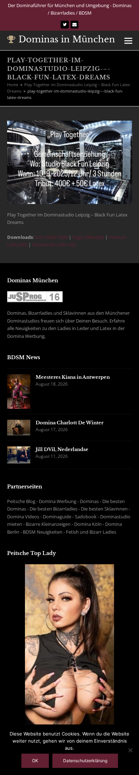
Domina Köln (88, 524)
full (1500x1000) (51, 237)
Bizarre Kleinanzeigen (48, 524)
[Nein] (130, 750)
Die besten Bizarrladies (53, 509)
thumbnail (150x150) (54, 244)
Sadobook (86, 516)
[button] (128, 40)
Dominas (89, 501)
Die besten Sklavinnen (104, 509)
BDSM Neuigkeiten (42, 532)
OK (35, 760)
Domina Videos (23, 516)
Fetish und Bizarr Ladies (91, 532)
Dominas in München (67, 39)
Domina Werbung (57, 501)
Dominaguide (57, 516)
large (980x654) (88, 237)
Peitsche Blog (21, 501)
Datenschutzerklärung (85, 760)
